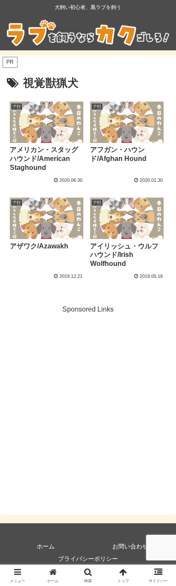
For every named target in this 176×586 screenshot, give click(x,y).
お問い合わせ (130, 546)
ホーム (46, 546)
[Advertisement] (88, 403)
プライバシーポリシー (88, 558)
